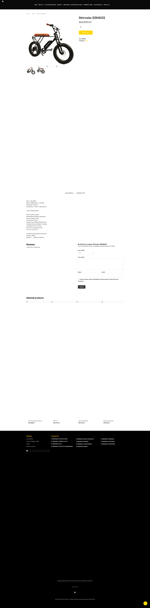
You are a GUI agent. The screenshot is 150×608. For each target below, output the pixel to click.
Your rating (81, 250)
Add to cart (85, 33)
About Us (40, 4)
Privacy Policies (73, 580)
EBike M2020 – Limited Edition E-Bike (73, 4)
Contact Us (107, 4)
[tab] (69, 193)
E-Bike (33, 13)
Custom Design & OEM (50, 4)
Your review (81, 257)
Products (59, 4)
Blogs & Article (98, 4)
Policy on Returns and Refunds (85, 580)
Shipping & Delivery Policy (63, 580)
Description (69, 193)
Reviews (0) (81, 193)
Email (104, 272)
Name (80, 272)
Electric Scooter (30, 446)
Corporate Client (88, 4)
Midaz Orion (92, 599)
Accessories (29, 439)
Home (35, 4)
